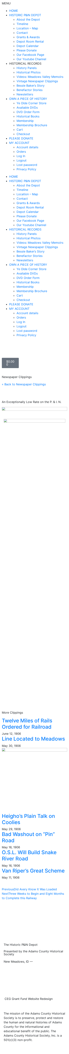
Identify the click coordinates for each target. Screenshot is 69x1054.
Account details (27, 147)
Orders (21, 151)
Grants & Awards (28, 37)
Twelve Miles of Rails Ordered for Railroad (27, 723)
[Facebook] (6, 348)
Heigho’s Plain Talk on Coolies (28, 819)
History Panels (27, 68)
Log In (21, 156)
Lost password (27, 165)
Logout (21, 160)
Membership (25, 121)
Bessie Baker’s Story (31, 85)
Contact (22, 32)
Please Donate (27, 50)
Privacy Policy (26, 169)
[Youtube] (16, 348)
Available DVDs (27, 107)
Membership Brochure (32, 125)
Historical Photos (28, 72)
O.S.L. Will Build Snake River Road (29, 855)
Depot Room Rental (30, 41)
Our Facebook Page (30, 55)
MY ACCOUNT (19, 143)
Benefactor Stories (30, 90)
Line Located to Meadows (33, 739)
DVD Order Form (28, 112)
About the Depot (28, 19)
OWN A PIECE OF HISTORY (28, 99)
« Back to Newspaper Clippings (24, 384)
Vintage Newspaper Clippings (37, 81)
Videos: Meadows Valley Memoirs (40, 77)
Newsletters (25, 94)
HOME (13, 10)
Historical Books (28, 116)
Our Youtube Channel (31, 59)
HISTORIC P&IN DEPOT (25, 15)
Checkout (23, 134)
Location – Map (27, 28)
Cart (20, 129)
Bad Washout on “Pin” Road (28, 837)
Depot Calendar (28, 46)
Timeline (22, 24)
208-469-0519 (44, 961)
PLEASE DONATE (21, 138)
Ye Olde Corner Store (31, 103)
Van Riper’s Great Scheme (33, 871)
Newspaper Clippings (17, 377)
